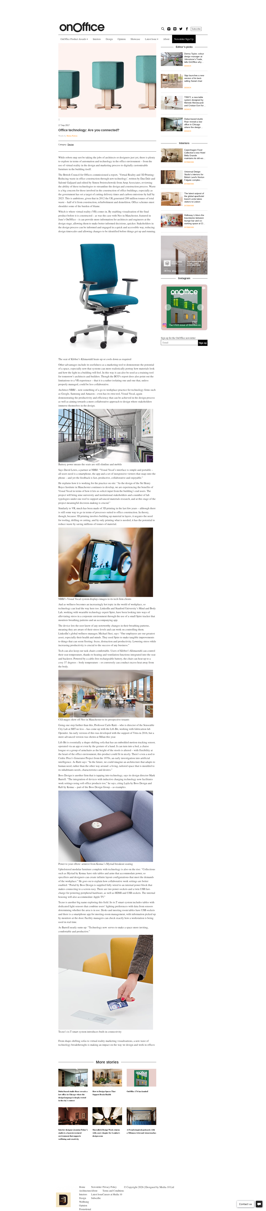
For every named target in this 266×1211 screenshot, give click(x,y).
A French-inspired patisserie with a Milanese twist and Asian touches (141, 1131)
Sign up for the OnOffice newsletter (178, 337)
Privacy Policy (110, 1186)
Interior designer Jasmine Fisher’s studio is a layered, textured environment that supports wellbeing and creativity (73, 1134)
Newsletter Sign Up (183, 39)
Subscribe (196, 29)
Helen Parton (72, 135)
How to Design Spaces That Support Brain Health (104, 1093)
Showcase (135, 39)
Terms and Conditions (113, 1190)
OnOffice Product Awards (73, 39)
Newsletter (96, 1186)
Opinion (122, 39)
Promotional (85, 1209)
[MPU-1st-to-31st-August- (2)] (184, 255)
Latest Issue (151, 39)
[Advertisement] (184, 381)
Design (109, 39)
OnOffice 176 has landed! (137, 1091)
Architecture (85, 1190)
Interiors (97, 39)
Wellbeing (84, 1201)
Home (82, 1186)
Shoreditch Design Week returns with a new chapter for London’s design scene (106, 1132)
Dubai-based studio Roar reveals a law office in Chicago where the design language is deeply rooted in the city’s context (73, 1096)
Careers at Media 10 (112, 1194)
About (166, 39)
